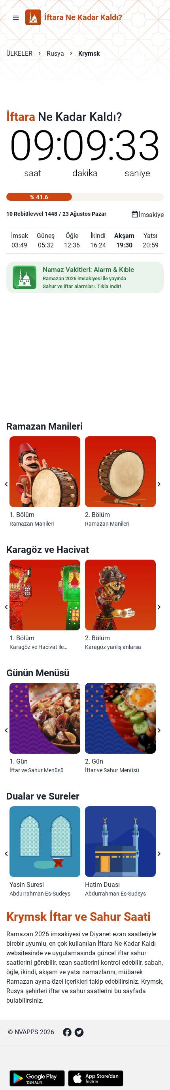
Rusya (55, 53)
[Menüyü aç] (15, 17)
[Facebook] (67, 1032)
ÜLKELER (19, 53)
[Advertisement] (85, 89)
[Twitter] (79, 1032)
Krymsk (89, 53)
